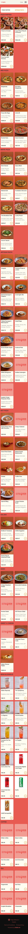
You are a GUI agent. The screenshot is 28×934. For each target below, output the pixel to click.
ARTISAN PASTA (19, 10)
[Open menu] (25, 2)
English (14, 922)
